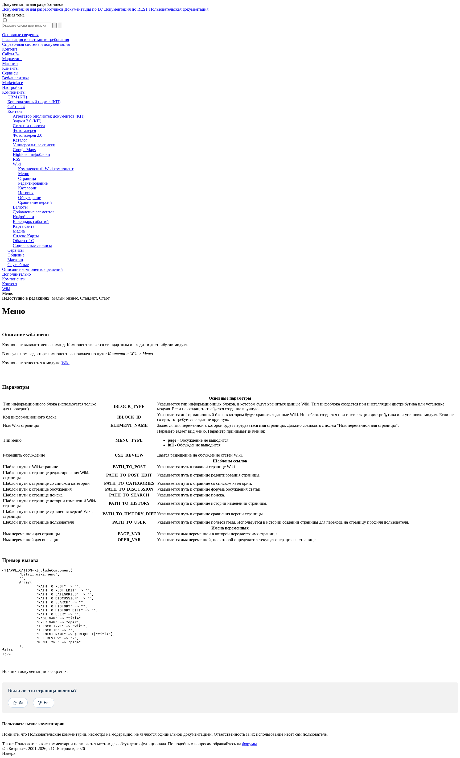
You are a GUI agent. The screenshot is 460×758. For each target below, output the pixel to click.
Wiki (6, 288)
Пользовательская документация (178, 9)
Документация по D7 (83, 9)
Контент (9, 283)
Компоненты (14, 279)
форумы (249, 744)
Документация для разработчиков (32, 9)
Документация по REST (126, 9)
